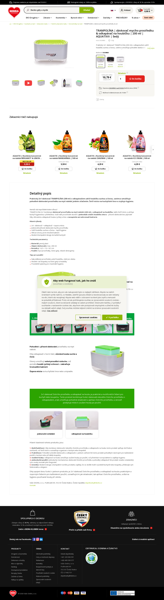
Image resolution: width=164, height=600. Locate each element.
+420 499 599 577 (67, 560)
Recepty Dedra (16, 573)
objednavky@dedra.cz (93, 483)
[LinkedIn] (41, 539)
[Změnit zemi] (112, 10)
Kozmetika (60, 17)
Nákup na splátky (17, 580)
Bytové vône (76, 17)
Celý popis (151, 48)
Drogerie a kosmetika (19, 554)
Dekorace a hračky (18, 560)
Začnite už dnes (17, 576)
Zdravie (46, 17)
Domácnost (15, 557)
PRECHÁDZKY (122, 17)
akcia (136, 17)
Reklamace (40, 560)
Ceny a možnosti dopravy (45, 557)
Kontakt (33, 485)
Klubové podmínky (42, 576)
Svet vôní (148, 17)
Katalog (14, 567)
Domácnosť (92, 17)
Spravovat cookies (88, 317)
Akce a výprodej (17, 563)
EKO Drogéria (31, 17)
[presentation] (10, 149)
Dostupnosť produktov (19, 570)
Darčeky (106, 17)
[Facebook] (34, 539)
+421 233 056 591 (67, 557)
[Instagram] (37, 539)
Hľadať (86, 10)
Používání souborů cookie (45, 573)
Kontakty (39, 563)
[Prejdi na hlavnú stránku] (14, 12)
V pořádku (113, 317)
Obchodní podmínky (43, 554)
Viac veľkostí (52, 310)
